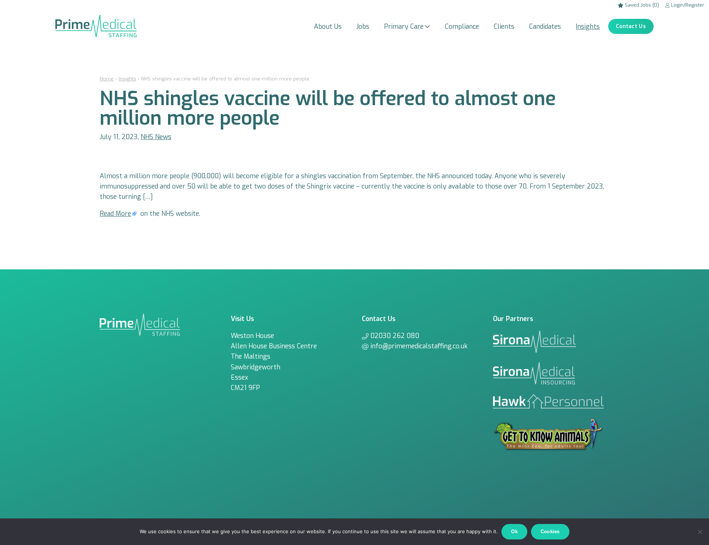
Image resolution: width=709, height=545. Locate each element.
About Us (328, 26)
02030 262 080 (394, 335)
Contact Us (631, 26)
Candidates (545, 26)
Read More (115, 213)
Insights (588, 26)
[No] (699, 531)
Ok (514, 531)
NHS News (156, 136)
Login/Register (686, 5)
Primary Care (404, 26)
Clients (504, 26)
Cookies (550, 531)
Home (107, 79)
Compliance (462, 26)
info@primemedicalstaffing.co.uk (418, 346)
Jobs (362, 26)
